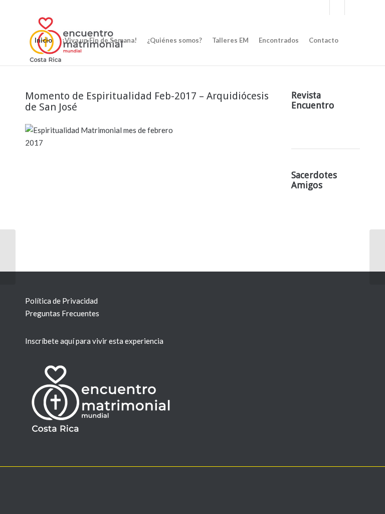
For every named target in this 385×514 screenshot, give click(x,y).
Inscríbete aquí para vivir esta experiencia (94, 340)
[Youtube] (337, 7)
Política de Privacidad (61, 300)
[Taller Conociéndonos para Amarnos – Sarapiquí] (8, 257)
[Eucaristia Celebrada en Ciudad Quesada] (377, 257)
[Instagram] (352, 7)
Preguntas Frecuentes (62, 313)
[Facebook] (322, 7)
